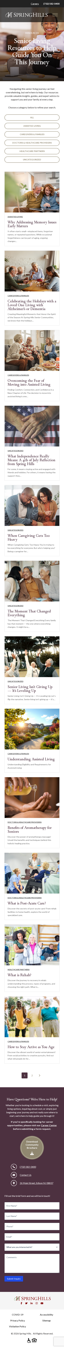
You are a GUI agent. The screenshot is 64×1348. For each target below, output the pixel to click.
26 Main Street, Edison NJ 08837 (36, 1183)
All (32, 117)
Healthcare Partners (32, 151)
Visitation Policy (17, 1326)
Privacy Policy (17, 1320)
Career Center (49, 1125)
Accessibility (46, 1314)
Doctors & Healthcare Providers (32, 142)
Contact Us (25, 1174)
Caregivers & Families (32, 134)
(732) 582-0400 (51, 3)
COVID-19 (17, 1314)
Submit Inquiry (14, 1278)
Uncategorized (32, 159)
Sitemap (46, 1320)
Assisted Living (32, 126)
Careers (35, 3)
